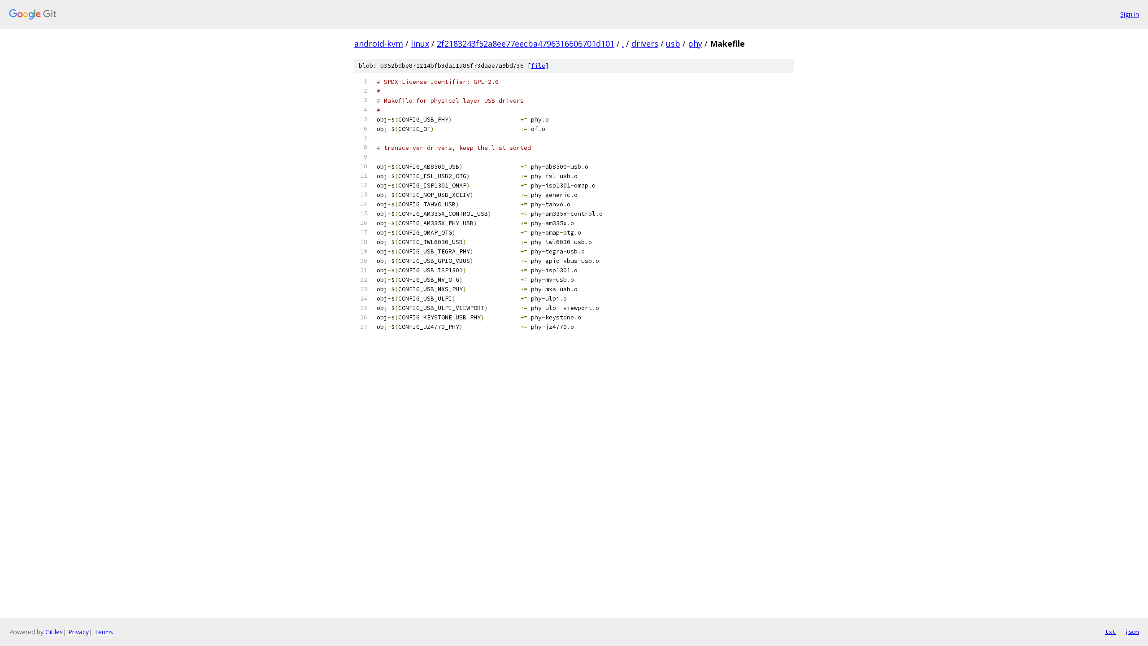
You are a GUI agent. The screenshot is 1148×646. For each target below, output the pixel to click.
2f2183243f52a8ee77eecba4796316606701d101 (525, 43)
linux (420, 43)
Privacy (78, 632)
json (1132, 632)
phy (695, 43)
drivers (644, 43)
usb (673, 43)
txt (1110, 632)
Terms (103, 632)
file (538, 66)
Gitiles (54, 632)
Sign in (1129, 14)
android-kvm (378, 43)
